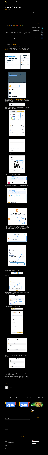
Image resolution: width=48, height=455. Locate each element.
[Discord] (9, 388)
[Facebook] (10, 388)
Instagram (23, 436)
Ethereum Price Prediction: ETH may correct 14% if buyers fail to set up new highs (13, 397)
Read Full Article (6, 383)
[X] (42, 1)
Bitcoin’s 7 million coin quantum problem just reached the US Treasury (36, 37)
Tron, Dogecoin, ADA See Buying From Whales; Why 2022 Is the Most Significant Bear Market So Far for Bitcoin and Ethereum (37, 409)
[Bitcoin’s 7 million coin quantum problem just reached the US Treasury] (42, 38)
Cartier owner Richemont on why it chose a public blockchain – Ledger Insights (35, 397)
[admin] (6, 387)
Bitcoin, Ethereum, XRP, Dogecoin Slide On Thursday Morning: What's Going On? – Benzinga (10, 409)
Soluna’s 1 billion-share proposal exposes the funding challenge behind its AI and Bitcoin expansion (36, 31)
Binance (22, 49)
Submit (34, 443)
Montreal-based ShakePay (8, 49)
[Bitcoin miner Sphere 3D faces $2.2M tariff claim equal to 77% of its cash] (42, 35)
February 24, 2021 (15, 44)
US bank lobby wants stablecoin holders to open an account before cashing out (36, 28)
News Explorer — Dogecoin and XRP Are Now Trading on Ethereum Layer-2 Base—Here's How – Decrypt (24, 409)
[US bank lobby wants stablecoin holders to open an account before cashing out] (42, 28)
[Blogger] (8, 388)
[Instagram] (41, 1)
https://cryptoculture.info (10, 387)
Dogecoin (6, 9)
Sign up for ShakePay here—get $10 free (10, 51)
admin (9, 386)
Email (33, 440)
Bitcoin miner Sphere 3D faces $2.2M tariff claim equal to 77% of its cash (36, 34)
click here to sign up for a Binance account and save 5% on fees (17, 99)
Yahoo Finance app (22, 372)
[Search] (42, 12)
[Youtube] (13, 388)
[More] (25, 25)
